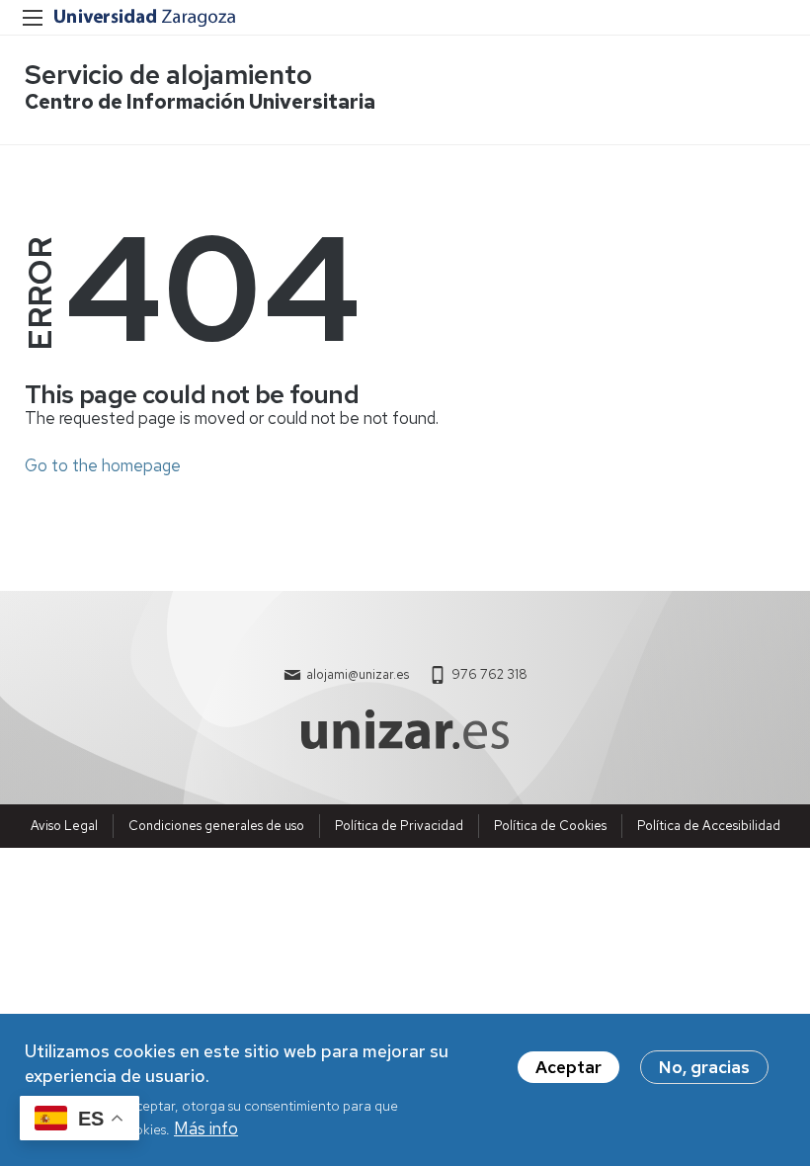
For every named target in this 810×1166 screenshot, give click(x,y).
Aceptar (568, 1067)
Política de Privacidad (399, 825)
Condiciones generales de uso (216, 825)
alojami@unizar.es (357, 674)
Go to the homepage (103, 465)
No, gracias (704, 1067)
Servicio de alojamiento (168, 74)
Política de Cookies (550, 825)
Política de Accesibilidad (708, 825)
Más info (206, 1128)
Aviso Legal (64, 825)
